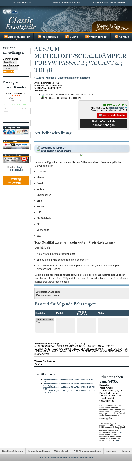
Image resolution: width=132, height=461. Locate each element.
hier (121, 433)
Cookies (126, 451)
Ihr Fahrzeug (49, 36)
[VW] (45, 322)
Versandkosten (117, 107)
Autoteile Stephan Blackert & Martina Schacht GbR (67, 457)
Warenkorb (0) (98, 36)
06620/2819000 (117, 2)
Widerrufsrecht (61, 451)
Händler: (11, 167)
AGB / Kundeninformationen (87, 451)
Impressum (111, 451)
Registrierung (16, 170)
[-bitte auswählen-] (45, 319)
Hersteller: (39, 85)
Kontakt (123, 36)
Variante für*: (41, 90)
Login (20, 167)
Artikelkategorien (19, 36)
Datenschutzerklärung (39, 451)
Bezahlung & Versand (12, 451)
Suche (73, 36)
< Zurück (39, 77)
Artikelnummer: (42, 83)
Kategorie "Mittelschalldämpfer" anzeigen (68, 77)
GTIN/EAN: (40, 88)
